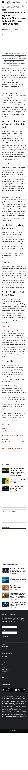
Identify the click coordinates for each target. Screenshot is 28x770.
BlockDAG (23, 150)
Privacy (3, 667)
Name (3, 625)
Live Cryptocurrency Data (7, 653)
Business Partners (5, 669)
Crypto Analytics (5, 648)
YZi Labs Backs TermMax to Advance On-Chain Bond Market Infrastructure (18, 481)
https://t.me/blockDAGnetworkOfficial (13, 442)
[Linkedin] (15, 457)
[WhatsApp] (12, 457)
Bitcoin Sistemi (8, 27)
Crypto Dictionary (5, 660)
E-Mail (4, 630)
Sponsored (10, 6)
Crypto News (4, 6)
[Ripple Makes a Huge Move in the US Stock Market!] (5, 587)
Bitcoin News (4, 644)
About (3, 664)
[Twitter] (8, 457)
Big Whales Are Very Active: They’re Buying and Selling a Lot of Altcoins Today (18, 579)
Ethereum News (5, 646)
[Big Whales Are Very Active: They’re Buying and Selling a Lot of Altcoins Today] (5, 580)
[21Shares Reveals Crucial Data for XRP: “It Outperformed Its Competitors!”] (5, 604)
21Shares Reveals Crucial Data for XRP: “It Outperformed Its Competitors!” (18, 604)
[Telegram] (19, 457)
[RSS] (10, 682)
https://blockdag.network (15, 435)
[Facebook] (5, 457)
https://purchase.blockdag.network (12, 431)
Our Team (4, 662)
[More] (23, 457)
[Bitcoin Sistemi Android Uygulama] (8, 691)
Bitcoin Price (4, 651)
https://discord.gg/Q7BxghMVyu (12, 448)
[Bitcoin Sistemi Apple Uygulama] (20, 691)
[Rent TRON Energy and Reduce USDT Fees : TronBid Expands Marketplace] (5, 488)
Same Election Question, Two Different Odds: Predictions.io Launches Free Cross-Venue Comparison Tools (17, 472)
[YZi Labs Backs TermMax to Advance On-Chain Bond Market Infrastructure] (5, 481)
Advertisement (5, 671)
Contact (3, 673)
